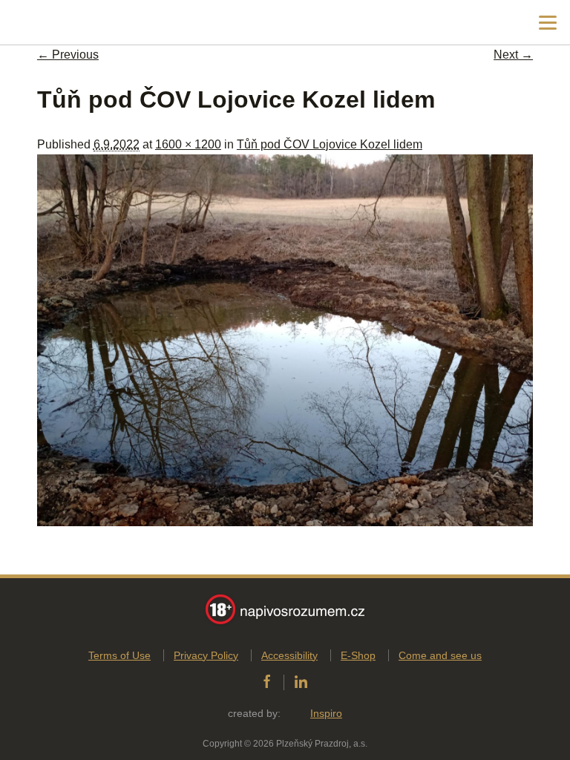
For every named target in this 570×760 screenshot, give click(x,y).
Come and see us (440, 655)
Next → (513, 54)
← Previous (68, 54)
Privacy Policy (206, 655)
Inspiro (326, 713)
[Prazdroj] (73, 22)
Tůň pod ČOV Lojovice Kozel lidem (329, 144)
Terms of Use (119, 655)
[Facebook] (266, 682)
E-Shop (358, 655)
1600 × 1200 (188, 144)
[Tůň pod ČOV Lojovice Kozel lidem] (285, 522)
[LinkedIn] (301, 682)
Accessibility (289, 655)
